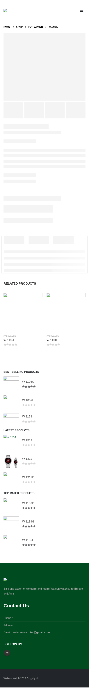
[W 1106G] (11, 384)
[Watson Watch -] (12, 10)
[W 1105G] (11, 542)
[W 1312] (11, 461)
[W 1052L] (11, 402)
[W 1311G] (11, 479)
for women (10, 336)
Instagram (7, 653)
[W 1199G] (11, 524)
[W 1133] (11, 419)
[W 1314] (11, 442)
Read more (35, 300)
